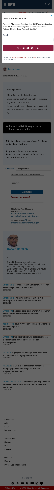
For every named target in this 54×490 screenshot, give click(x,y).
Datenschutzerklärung (18, 57)
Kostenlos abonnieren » (28, 48)
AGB (34, 57)
